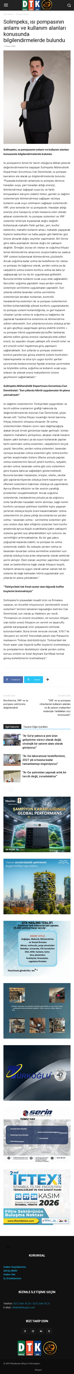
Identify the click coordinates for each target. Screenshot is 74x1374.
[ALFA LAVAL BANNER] (37, 886)
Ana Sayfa (8, 14)
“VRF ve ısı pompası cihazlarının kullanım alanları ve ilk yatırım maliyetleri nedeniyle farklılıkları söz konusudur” (55, 707)
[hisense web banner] (37, 824)
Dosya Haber (22, 14)
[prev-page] (5, 789)
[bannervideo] (37, 1197)
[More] (47, 679)
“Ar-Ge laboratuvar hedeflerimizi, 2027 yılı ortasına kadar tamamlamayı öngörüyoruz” (43, 759)
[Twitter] (49, 1331)
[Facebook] (25, 1331)
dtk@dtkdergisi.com (23, 1307)
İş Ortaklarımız (12, 1278)
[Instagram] (33, 1331)
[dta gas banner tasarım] (37, 1011)
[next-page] (11, 789)
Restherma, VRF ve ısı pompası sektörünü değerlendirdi (15, 704)
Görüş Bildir (10, 1270)
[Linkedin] (41, 1331)
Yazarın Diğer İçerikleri (35, 726)
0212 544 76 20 (22, 1303)
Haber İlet (9, 1274)
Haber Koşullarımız (14, 1266)
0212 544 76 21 (41, 1303)
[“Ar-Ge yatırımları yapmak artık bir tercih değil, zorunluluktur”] (12, 776)
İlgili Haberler (12, 726)
